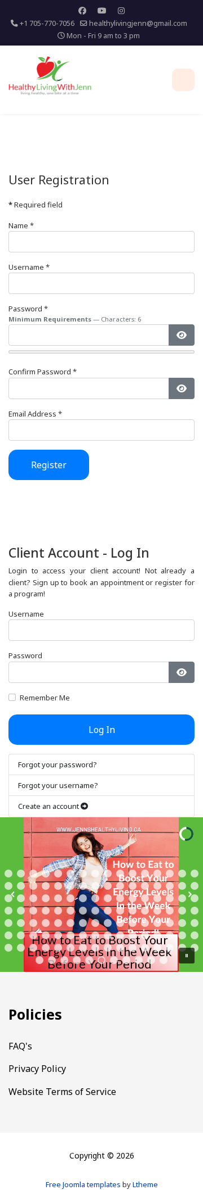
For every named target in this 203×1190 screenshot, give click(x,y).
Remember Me (45, 698)
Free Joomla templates (83, 1184)
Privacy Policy (37, 1068)
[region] (101, 894)
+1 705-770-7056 (47, 23)
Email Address (35, 414)
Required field (35, 205)
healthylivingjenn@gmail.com (138, 23)
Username (29, 267)
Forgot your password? (57, 764)
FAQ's (20, 1046)
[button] (8, 873)
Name (21, 225)
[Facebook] (82, 10)
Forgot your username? (58, 785)
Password (28, 309)
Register (49, 465)
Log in (102, 729)
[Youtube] (102, 10)
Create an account (49, 806)
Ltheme (145, 1184)
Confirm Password (42, 371)
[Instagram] (121, 10)
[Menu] (183, 80)
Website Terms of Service (62, 1091)
